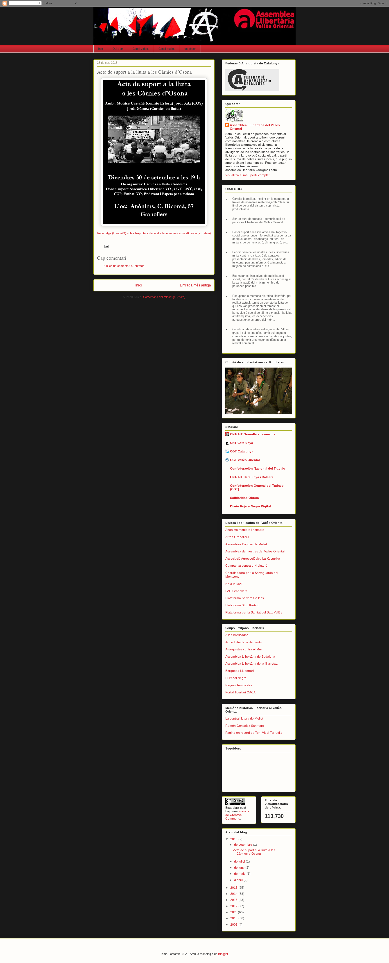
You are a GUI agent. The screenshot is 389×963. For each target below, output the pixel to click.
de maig (240, 873)
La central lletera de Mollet (244, 718)
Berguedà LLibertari (239, 670)
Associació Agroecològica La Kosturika (252, 558)
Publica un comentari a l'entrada (123, 266)
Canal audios (166, 48)
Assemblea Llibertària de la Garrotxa (251, 663)
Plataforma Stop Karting (242, 605)
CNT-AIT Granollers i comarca (252, 434)
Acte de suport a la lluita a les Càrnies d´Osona (254, 852)
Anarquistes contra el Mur (243, 649)
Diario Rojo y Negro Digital (250, 506)
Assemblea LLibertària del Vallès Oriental (255, 126)
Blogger (223, 954)
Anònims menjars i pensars (244, 529)
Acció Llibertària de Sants (243, 642)
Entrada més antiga (195, 285)
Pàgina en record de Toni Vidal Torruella (253, 732)
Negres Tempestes (238, 685)
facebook (190, 48)
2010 (234, 918)
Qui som (118, 48)
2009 (234, 924)
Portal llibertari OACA (240, 692)
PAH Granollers (236, 591)
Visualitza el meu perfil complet (247, 175)
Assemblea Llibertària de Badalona (250, 656)
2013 (234, 900)
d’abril (239, 880)
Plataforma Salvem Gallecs (244, 598)
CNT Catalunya (241, 443)
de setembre (243, 844)
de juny (239, 867)
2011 (234, 912)
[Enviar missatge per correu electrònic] (106, 246)
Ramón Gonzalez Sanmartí (244, 725)
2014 (234, 893)
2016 (234, 839)
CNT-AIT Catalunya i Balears (251, 477)
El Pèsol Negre (236, 678)
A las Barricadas (236, 635)
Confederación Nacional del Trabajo (257, 468)
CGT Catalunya (241, 451)
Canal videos (141, 48)
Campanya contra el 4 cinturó (246, 565)
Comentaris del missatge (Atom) (164, 297)
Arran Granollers (237, 537)
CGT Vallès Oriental (245, 460)
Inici (101, 48)
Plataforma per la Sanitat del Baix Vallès (253, 612)
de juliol (240, 861)
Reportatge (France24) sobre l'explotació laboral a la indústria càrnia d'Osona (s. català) (154, 233)
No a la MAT (234, 584)
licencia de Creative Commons (237, 814)
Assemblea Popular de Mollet (246, 544)
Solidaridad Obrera (244, 498)
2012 (234, 906)
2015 (234, 887)
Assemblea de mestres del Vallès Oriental (255, 551)
